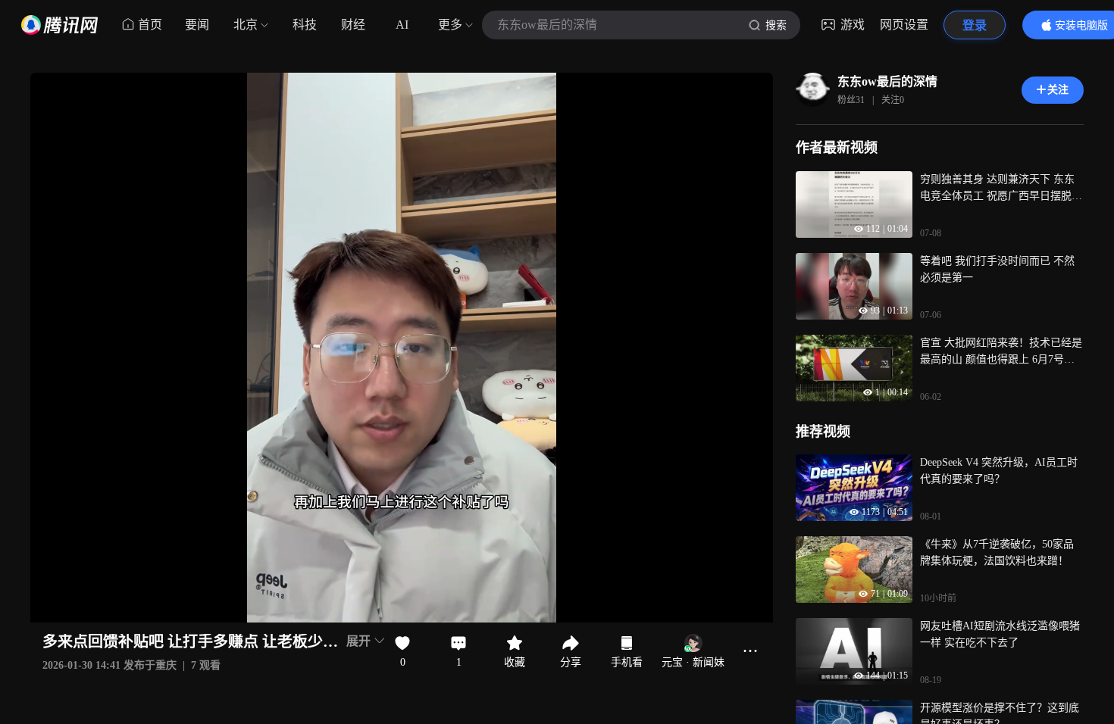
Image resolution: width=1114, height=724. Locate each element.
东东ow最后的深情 (887, 81)
